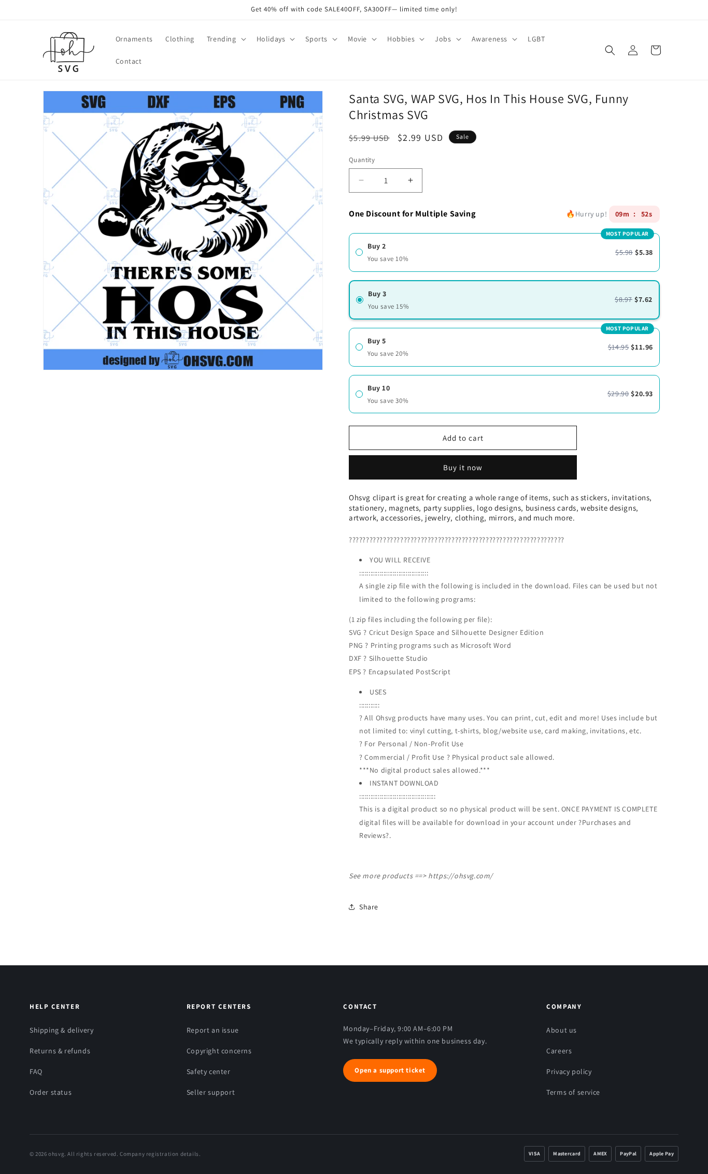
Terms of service (573, 1092)
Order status (51, 1092)
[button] (225, 39)
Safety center (209, 1071)
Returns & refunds (60, 1050)
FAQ (36, 1071)
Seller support (211, 1092)
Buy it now (463, 463)
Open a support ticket (390, 1070)
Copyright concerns (219, 1050)
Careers (559, 1050)
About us (561, 1030)
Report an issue (213, 1030)
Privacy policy (568, 1071)
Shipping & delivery (61, 1030)
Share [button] (368, 906)
